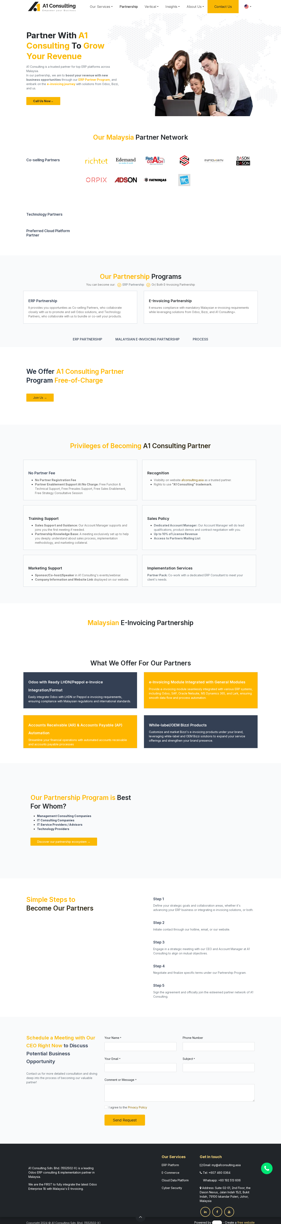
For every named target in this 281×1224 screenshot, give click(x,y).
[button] (140, 1217)
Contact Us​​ (223, 7)
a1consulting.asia (192, 480)
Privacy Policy (137, 1107)
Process (200, 339)
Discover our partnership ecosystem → (63, 841)
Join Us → (40, 397)
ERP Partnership (87, 339)
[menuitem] (101, 6)
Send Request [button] (125, 1120)
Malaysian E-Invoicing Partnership (147, 339)
